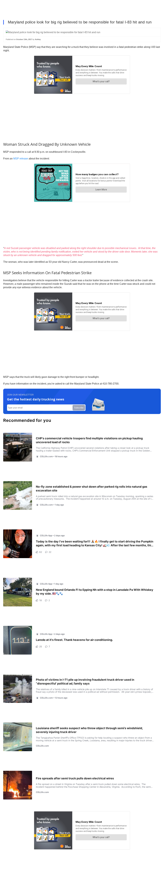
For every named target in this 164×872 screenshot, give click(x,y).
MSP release (20, 158)
